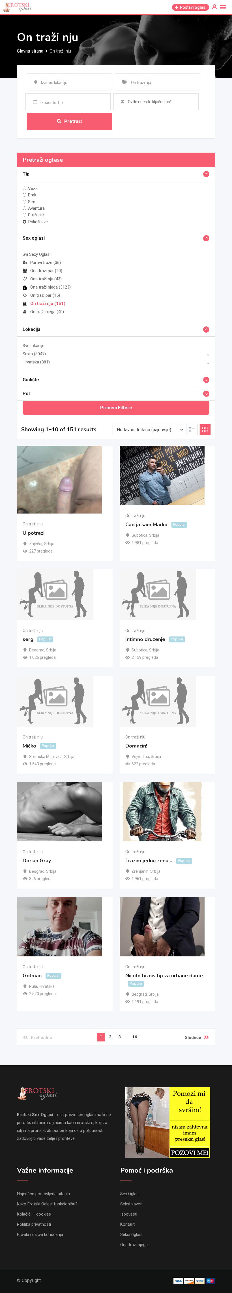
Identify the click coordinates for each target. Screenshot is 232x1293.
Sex (31, 201)
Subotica (139, 535)
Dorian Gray (37, 860)
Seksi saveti (131, 1204)
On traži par (45, 295)
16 (134, 1036)
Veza (33, 188)
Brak (32, 195)
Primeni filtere (116, 407)
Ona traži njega (50, 287)
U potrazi (33, 533)
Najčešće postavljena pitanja (43, 1193)
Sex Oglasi (129, 1193)
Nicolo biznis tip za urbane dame (164, 975)
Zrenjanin (140, 871)
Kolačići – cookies (34, 1214)
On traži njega (47, 311)
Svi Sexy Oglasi (36, 254)
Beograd (36, 650)
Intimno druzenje (145, 639)
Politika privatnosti (34, 1224)
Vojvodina (140, 756)
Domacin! (136, 745)
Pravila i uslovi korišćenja (40, 1234)
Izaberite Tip (51, 102)
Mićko (29, 745)
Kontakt (127, 1224)
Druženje (36, 214)
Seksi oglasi (131, 1234)
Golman (32, 975)
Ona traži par (46, 270)
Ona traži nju (46, 278)
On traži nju (47, 303)
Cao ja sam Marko (146, 524)
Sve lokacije (33, 345)
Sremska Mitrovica (46, 756)
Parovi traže (45, 262)
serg (28, 639)
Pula (33, 986)
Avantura (36, 208)
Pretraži (73, 121)
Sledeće (193, 1037)
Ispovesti (128, 1214)
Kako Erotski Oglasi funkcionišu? (47, 1204)
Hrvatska (36, 362)
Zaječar (35, 544)
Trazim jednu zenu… (148, 860)
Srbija (34, 353)
